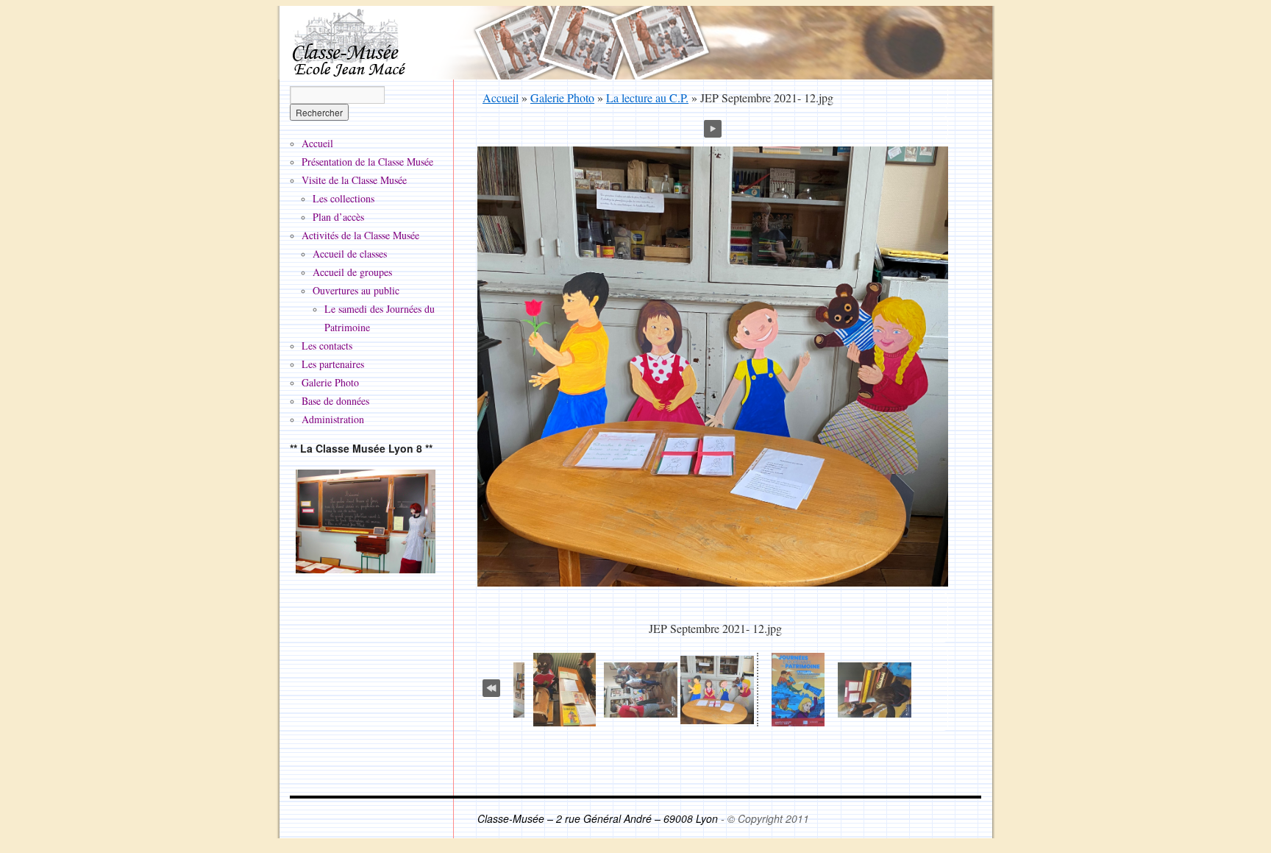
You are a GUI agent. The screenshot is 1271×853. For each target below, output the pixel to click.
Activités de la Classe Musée (360, 235)
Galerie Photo (562, 97)
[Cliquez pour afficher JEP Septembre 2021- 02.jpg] (874, 690)
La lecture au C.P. (647, 97)
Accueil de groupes (352, 272)
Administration (333, 419)
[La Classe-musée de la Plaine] (365, 521)
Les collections (343, 198)
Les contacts (327, 346)
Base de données (335, 401)
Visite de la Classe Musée (354, 180)
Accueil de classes (350, 254)
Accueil (501, 97)
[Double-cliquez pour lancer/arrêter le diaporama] (717, 690)
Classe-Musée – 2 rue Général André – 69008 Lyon (599, 818)
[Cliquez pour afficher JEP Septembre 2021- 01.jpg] (798, 689)
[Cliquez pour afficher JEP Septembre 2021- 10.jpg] (564, 689)
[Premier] (491, 685)
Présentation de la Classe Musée (367, 162)
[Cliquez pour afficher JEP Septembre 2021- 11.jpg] (640, 690)
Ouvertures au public (356, 290)
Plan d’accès (338, 217)
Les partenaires (333, 364)
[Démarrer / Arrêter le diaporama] (713, 127)
